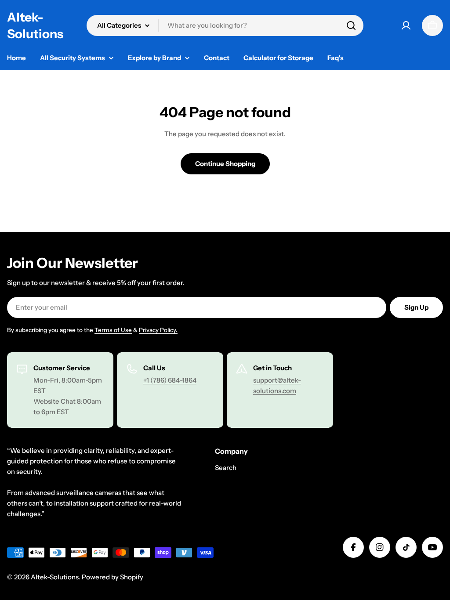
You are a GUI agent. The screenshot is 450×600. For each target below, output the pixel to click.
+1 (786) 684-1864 (169, 380)
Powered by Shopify (112, 577)
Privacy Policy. (158, 329)
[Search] (351, 25)
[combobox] (225, 25)
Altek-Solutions (35, 25)
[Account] (406, 25)
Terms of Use (113, 329)
